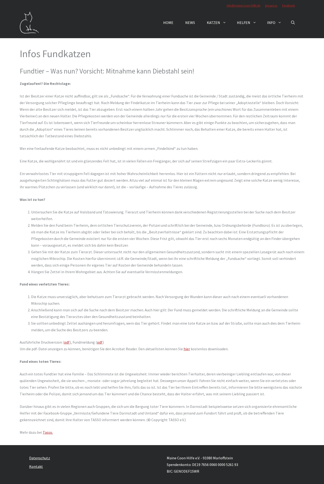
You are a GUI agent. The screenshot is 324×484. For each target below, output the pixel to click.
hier (187, 348)
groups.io (271, 6)
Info (271, 22)
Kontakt (36, 466)
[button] (293, 22)
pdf (67, 342)
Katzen (213, 22)
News (190, 22)
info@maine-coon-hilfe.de (243, 6)
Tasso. (48, 432)
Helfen (243, 22)
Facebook (288, 6)
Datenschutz (39, 458)
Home (168, 22)
